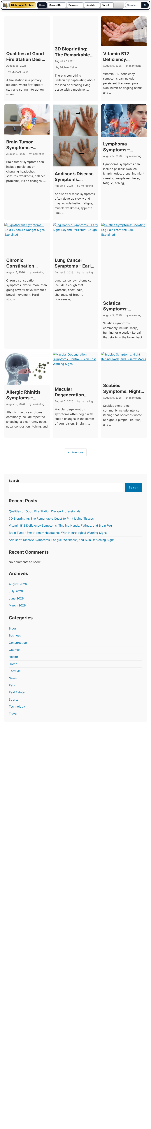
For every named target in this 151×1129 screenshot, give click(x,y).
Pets (12, 685)
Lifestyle (90, 5)
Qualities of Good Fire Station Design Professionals (26, 59)
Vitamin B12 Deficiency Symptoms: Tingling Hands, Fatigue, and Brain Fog (60, 525)
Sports (13, 699)
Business (73, 5)
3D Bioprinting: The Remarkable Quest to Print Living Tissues (51, 518)
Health (13, 657)
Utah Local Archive (22, 5)
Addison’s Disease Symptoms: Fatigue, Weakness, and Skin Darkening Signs (61, 540)
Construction (18, 642)
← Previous (75, 452)
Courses (14, 650)
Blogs (13, 628)
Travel (105, 5)
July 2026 (16, 591)
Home (42, 5)
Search (14, 480)
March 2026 (17, 605)
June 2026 (16, 598)
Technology (17, 706)
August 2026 (18, 584)
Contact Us (55, 5)
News (13, 678)
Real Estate (16, 692)
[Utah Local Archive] (5, 5)
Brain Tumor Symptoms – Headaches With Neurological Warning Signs (58, 532)
